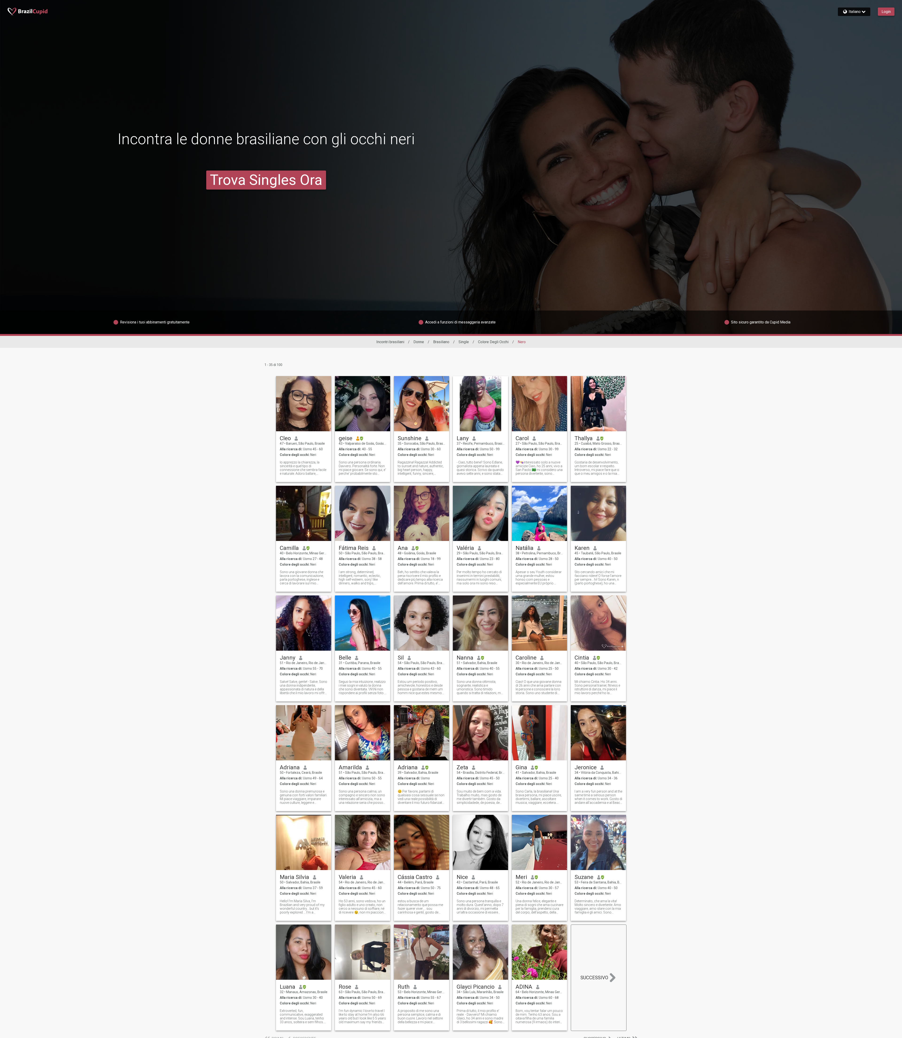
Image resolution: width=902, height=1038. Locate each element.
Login (886, 11)
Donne (418, 342)
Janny (287, 657)
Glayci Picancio (475, 987)
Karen (582, 548)
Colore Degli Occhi (493, 342)
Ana (403, 548)
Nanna (465, 657)
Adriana (290, 767)
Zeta (462, 767)
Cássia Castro (415, 877)
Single (464, 342)
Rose (345, 987)
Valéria (465, 548)
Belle (345, 657)
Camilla (289, 548)
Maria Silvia (294, 877)
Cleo (285, 438)
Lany (463, 438)
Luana (287, 987)
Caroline (526, 657)
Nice (462, 877)
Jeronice (586, 767)
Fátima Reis (354, 548)
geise (345, 438)
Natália (524, 548)
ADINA (524, 987)
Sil (401, 657)
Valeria (347, 877)
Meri (521, 877)
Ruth (404, 987)
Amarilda (350, 767)
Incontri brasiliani (390, 342)
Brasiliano (441, 342)
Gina (521, 767)
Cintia (582, 657)
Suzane (584, 877)
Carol (522, 438)
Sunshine (409, 438)
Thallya (584, 438)
